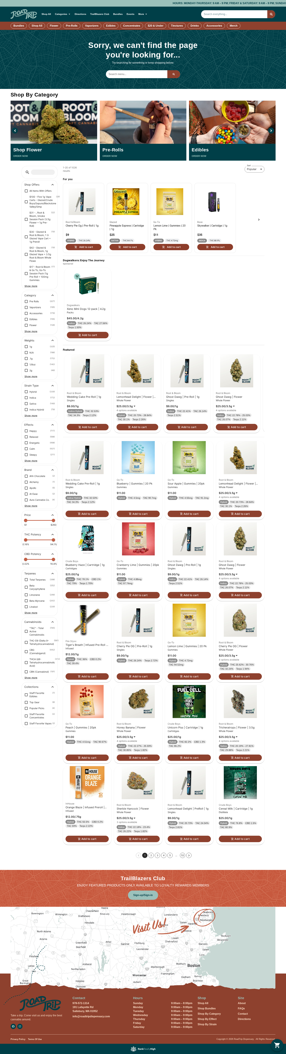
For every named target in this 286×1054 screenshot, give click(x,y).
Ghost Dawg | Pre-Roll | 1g (182, 396)
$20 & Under (155, 25)
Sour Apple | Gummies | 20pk (186, 483)
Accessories (214, 25)
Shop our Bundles (262, 3)
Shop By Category (209, 1013)
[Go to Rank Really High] (143, 1048)
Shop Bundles (207, 1008)
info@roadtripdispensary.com (91, 1016)
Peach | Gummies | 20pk (81, 727)
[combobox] (234, 14)
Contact (243, 1013)
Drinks (195, 25)
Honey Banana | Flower (131, 727)
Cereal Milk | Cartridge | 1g (236, 808)
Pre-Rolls (71, 25)
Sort (249, 165)
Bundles (118, 14)
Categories (61, 14)
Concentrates (131, 25)
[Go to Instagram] (20, 1026)
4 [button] (164, 855)
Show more (30, 286)
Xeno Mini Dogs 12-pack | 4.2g (86, 309)
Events (130, 14)
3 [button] (157, 855)
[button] (27, 172)
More (141, 14)
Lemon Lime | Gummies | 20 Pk (187, 646)
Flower (54, 25)
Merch (234, 25)
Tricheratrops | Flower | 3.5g (237, 727)
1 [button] (144, 855)
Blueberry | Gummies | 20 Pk (134, 483)
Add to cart (89, 335)
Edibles (111, 25)
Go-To (120, 479)
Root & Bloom (74, 393)
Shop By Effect (207, 1019)
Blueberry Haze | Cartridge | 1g (85, 564)
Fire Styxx (71, 641)
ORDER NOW (20, 156)
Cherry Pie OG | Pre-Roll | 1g (134, 646)
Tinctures (177, 25)
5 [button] (170, 855)
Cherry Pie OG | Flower (233, 646)
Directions (80, 14)
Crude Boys (72, 561)
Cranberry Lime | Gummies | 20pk (138, 564)
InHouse (70, 803)
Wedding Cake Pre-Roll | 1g (84, 396)
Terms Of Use (35, 1039)
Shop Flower (27, 149)
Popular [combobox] (252, 169)
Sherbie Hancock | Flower (133, 808)
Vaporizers (91, 25)
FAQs (241, 1008)
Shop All (46, 14)
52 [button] (182, 855)
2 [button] (151, 855)
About (242, 1003)
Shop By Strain (207, 1024)
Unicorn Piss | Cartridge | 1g (185, 727)
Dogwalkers (73, 305)
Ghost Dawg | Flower (229, 396)
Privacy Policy (18, 1039)
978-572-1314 (80, 1003)
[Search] (271, 14)
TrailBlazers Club (99, 14)
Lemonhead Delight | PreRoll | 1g (188, 808)
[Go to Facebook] (13, 1026)
